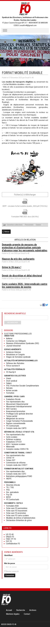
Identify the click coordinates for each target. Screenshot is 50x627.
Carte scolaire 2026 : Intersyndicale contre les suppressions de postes (24, 285)
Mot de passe (9, 563)
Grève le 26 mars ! (11, 267)
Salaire (38, 225)
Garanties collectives (14, 225)
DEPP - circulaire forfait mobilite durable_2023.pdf (25, 206)
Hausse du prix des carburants (18, 258)
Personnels (29, 225)
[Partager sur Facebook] (44, 305)
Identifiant (8, 555)
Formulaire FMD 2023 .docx (25, 216)
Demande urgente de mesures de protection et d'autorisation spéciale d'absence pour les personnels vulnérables (24, 247)
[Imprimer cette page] (41, 305)
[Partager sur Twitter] (47, 305)
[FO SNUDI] (6, 604)
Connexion (9, 575)
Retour (6, 232)
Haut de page (45, 620)
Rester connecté (12, 571)
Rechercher (12, 322)
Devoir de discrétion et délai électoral (22, 275)
